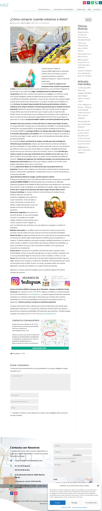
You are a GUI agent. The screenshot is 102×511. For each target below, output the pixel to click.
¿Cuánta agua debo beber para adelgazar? (84, 90)
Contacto (96, 9)
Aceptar (57, 503)
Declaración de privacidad (79, 507)
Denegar (74, 503)
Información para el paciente (39, 501)
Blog (89, 9)
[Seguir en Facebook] (88, 2)
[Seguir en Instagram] (84, 2)
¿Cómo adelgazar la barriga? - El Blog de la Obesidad (84, 107)
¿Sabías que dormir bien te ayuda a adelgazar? (84, 115)
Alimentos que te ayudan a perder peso (83, 133)
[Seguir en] (96, 2)
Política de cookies (66, 507)
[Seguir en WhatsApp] (92, 2)
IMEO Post (34, 23)
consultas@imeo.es (35, 294)
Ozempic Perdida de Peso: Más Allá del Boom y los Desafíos (85, 73)
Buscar (88, 20)
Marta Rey (16, 23)
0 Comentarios (44, 23)
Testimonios (81, 9)
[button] (98, 486)
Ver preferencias (91, 503)
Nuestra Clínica (43, 9)
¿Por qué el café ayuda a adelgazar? (84, 124)
